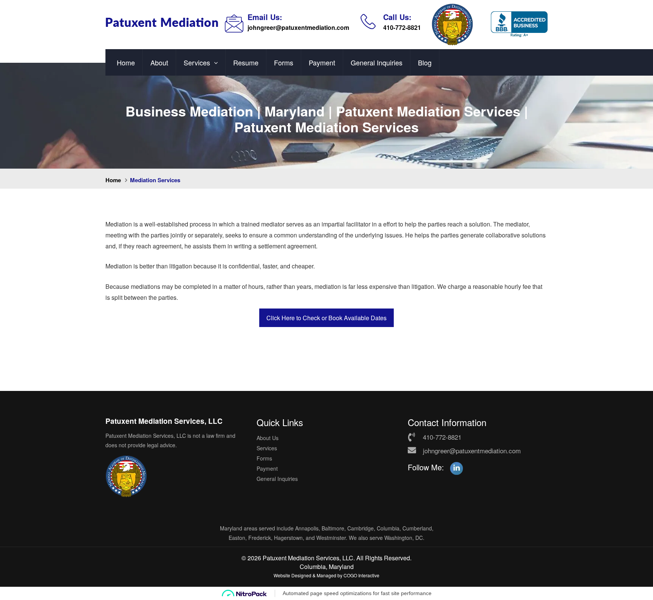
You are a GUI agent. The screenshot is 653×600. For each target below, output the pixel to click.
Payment (322, 62)
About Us (268, 438)
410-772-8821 (402, 27)
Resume (245, 62)
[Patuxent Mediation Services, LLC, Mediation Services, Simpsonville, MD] (519, 24)
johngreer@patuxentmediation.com (298, 27)
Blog (425, 62)
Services (197, 62)
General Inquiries (376, 62)
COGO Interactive (361, 575)
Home (126, 62)
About (159, 62)
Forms (283, 62)
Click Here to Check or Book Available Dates (326, 317)
